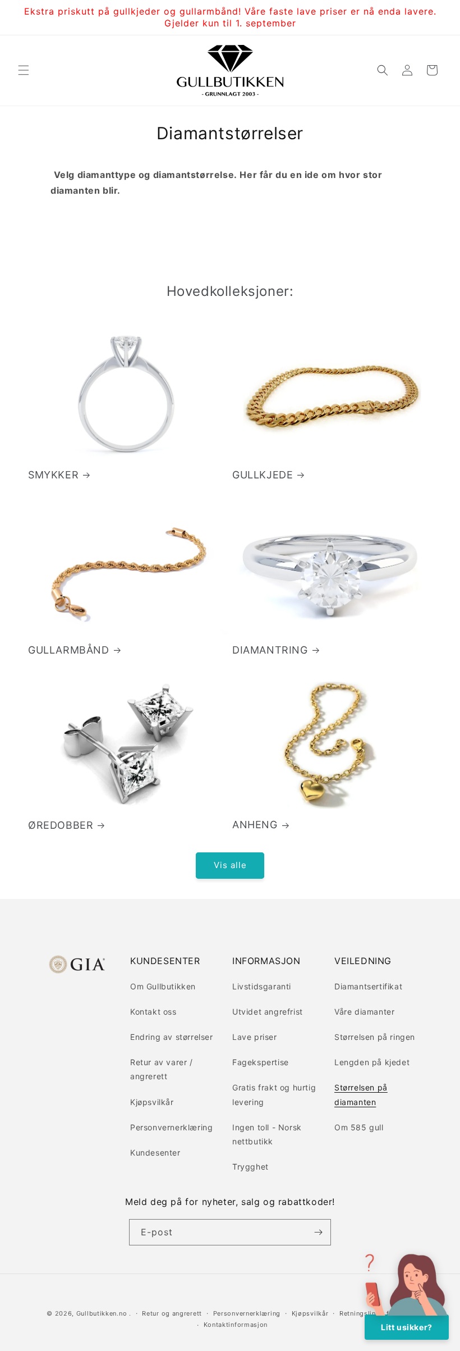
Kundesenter (155, 1152)
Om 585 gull (359, 1127)
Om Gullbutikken (163, 986)
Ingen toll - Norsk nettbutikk (267, 1134)
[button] (23, 70)
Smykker (53, 475)
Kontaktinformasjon (236, 1325)
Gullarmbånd (68, 650)
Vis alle (230, 865)
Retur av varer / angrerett (161, 1069)
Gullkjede (262, 475)
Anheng (255, 824)
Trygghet (250, 1166)
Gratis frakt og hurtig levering (274, 1094)
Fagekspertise (260, 1062)
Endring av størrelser (171, 1037)
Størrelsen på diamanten (361, 1094)
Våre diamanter (364, 1011)
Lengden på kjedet (372, 1062)
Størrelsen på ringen (374, 1037)
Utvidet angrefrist (267, 1011)
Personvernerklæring (171, 1127)
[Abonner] (318, 1232)
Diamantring (270, 650)
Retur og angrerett (172, 1313)
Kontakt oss (153, 1011)
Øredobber (60, 825)
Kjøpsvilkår (152, 1102)
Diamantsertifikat (368, 986)
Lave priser (254, 1037)
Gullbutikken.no (101, 1313)
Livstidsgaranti (261, 986)
